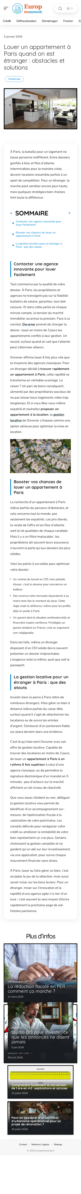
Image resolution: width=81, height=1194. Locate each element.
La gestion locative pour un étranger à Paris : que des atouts (39, 245)
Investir (16, 1027)
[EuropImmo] (27, 8)
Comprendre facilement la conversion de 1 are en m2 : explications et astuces (39, 1086)
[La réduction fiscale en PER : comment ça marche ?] (40, 973)
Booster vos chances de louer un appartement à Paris (36, 234)
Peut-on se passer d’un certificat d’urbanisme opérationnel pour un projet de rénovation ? (36, 1121)
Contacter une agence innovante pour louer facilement (38, 223)
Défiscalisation (18, 981)
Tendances (14, 78)
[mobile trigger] (7, 8)
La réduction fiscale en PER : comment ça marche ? (37, 988)
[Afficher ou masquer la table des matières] (59, 213)
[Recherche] (60, 8)
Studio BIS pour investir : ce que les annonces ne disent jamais (40, 1036)
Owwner (28, 324)
